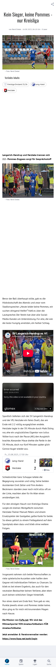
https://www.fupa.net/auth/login (19, 638)
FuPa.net (23, 619)
